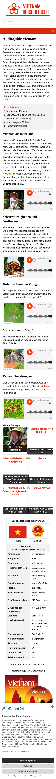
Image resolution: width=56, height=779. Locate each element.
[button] (52, 30)
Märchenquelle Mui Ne (18, 122)
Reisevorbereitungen (17, 126)
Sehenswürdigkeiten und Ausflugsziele (26, 115)
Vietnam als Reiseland (18, 111)
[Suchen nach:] (28, 21)
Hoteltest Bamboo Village (19, 118)
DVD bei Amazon (36, 670)
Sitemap (42, 664)
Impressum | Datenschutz (23, 664)
